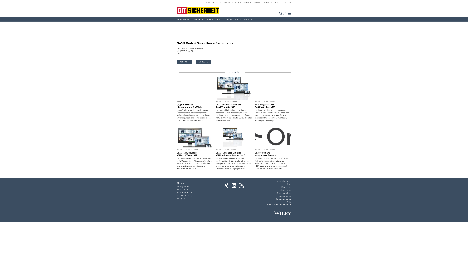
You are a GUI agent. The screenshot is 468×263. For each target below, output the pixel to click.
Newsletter (284, 181)
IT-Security (233, 19)
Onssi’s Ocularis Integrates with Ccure (265, 154)
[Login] (284, 13)
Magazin (248, 2)
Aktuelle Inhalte (221, 2)
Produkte (237, 2)
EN (290, 2)
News (208, 2)
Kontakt (184, 62)
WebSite (203, 62)
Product (220, 101)
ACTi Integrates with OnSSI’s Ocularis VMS (265, 105)
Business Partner (263, 2)
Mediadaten (284, 193)
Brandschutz (215, 19)
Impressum (284, 196)
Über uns (285, 190)
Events (277, 2)
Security (199, 19)
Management (184, 19)
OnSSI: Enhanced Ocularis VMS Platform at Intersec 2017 (230, 154)
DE (286, 2)
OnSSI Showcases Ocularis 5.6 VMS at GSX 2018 (228, 105)
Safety (248, 19)
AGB (289, 202)
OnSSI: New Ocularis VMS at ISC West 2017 (187, 154)
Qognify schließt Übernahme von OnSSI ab (189, 105)
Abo (289, 184)
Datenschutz (283, 199)
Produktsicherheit (279, 204)
